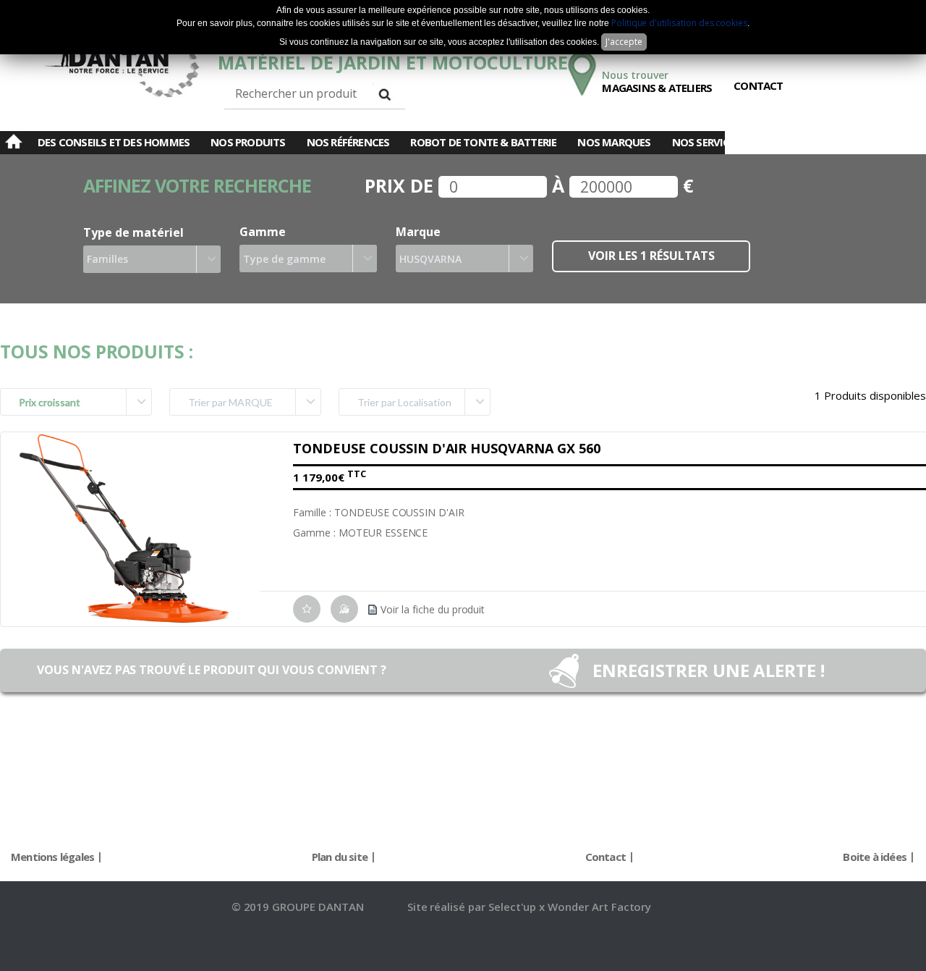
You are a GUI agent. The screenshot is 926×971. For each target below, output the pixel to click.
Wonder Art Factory (599, 906)
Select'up (514, 906)
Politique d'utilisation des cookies (679, 23)
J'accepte (624, 41)
